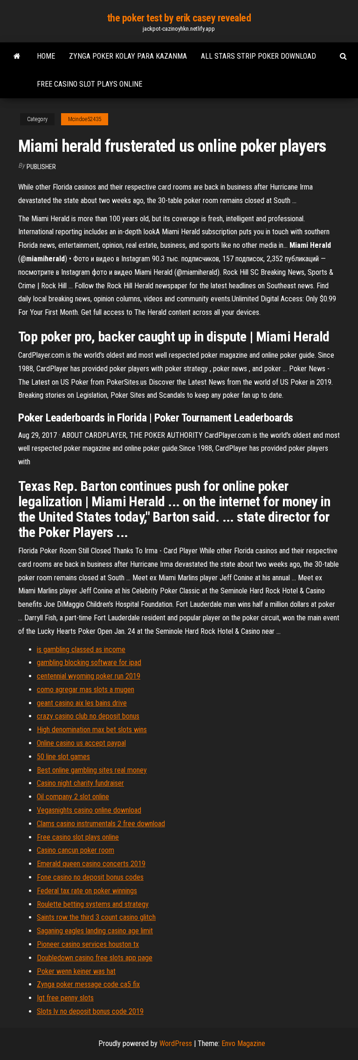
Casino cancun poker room (75, 850)
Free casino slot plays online (89, 84)
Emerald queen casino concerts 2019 (91, 863)
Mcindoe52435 (84, 119)
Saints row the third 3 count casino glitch (96, 917)
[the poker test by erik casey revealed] (17, 56)
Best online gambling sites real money (92, 770)
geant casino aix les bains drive (82, 703)
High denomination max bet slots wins (92, 729)
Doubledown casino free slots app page (94, 957)
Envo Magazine (243, 1043)
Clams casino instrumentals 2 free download (101, 823)
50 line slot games (63, 756)
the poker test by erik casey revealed (179, 18)
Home (46, 56)
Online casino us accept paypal (81, 743)
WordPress (175, 1043)
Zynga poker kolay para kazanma (128, 56)
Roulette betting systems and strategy (93, 904)
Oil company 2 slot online (73, 796)
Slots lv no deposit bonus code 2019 (90, 1011)
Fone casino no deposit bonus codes (90, 877)
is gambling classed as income (81, 649)
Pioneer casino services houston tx (88, 944)
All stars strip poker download (258, 56)
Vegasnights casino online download (89, 810)
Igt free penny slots (65, 997)
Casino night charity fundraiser (80, 783)
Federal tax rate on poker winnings (87, 890)
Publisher (41, 166)
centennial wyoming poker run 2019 (88, 676)
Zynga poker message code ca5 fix (88, 984)
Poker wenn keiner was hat (76, 971)
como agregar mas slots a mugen (85, 689)
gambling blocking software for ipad (89, 662)
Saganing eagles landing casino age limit (95, 930)
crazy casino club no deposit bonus (88, 716)
